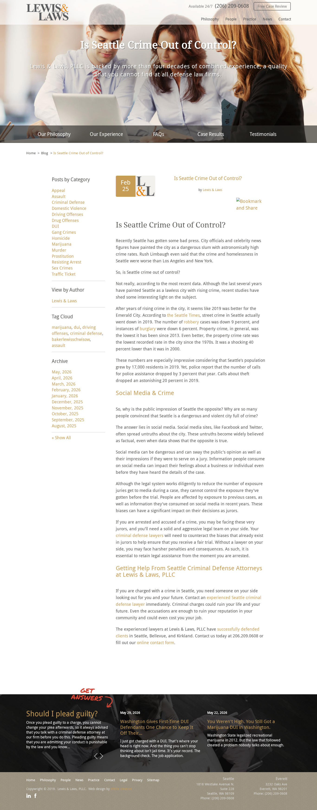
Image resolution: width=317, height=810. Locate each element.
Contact (284, 19)
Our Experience (106, 134)
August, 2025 (64, 425)
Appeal (58, 190)
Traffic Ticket (63, 274)
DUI (55, 226)
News (267, 19)
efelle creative (121, 789)
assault (58, 345)
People (231, 19)
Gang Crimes (64, 232)
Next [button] (101, 756)
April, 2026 (62, 378)
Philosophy (210, 19)
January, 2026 (65, 395)
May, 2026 (61, 372)
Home (31, 153)
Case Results (210, 134)
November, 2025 (67, 408)
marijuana (61, 327)
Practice (249, 19)
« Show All (61, 437)
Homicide (61, 238)
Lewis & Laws (212, 190)
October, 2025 (65, 413)
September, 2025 (68, 419)
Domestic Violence (69, 208)
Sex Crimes (62, 268)
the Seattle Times (183, 315)
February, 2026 (66, 389)
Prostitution (63, 256)
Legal (123, 780)
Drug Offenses (65, 220)
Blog (44, 153)
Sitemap (153, 780)
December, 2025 (67, 402)
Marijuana (61, 244)
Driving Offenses (67, 214)
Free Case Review (272, 6)
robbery (191, 322)
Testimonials (263, 134)
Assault (58, 196)
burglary (148, 328)
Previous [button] (96, 756)
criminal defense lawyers (139, 535)
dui (77, 327)
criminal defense (86, 333)
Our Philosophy (54, 134)
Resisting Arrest (66, 262)
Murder (59, 250)
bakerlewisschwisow (71, 339)
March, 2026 (63, 384)
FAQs (158, 134)
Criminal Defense (68, 202)
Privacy (137, 780)
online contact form (155, 642)
